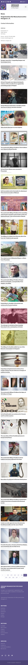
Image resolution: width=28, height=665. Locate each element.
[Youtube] (12, 656)
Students (3, 631)
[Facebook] (9, 656)
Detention (3, 608)
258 (8, 575)
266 (13, 577)
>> (22, 577)
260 (15, 575)
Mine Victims (3, 627)
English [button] (23, 1)
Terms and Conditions (6, 647)
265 (10, 577)
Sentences (3, 611)
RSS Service (3, 648)
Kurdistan (3, 626)
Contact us (3, 645)
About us (3, 643)
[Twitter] (2, 656)
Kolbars (2, 615)
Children (3, 629)
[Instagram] (6, 656)
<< (2, 575)
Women (2, 613)
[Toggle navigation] (25, 6)
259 (11, 575)
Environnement (4, 633)
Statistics (3, 634)
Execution (3, 610)
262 (22, 575)
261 (18, 575)
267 (17, 577)
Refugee (3, 617)
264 (6, 577)
